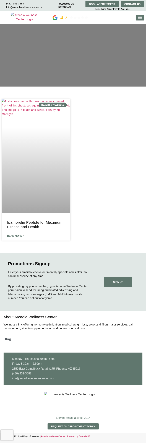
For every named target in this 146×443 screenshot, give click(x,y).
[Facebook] (136, 438)
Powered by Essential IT (78, 436)
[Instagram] (142, 438)
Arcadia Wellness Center (53, 436)
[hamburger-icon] (140, 17)
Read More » (15, 235)
